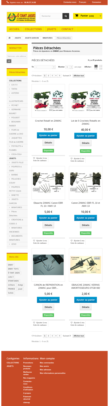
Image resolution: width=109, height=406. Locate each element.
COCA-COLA (16, 154)
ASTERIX (15, 93)
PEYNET (14, 105)
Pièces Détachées (13, 214)
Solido (10, 293)
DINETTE (15, 195)
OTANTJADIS (13, 281)
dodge (20, 285)
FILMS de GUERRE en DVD (16, 132)
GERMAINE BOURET (15, 111)
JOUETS (51, 29)
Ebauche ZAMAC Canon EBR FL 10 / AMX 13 (48, 204)
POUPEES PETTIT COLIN (15, 189)
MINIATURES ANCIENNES (15, 230)
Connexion (96, 2)
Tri (33, 67)
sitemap (26, 402)
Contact (67, 29)
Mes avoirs (44, 366)
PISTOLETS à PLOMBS (16, 148)
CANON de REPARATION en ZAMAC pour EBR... (48, 286)
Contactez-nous (70, 2)
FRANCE (11, 289)
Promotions (28, 363)
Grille (96, 69)
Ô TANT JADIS (14, 273)
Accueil (14, 29)
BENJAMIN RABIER (14, 124)
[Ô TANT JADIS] (21, 17)
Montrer (61, 67)
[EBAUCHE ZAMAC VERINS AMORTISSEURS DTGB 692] (85, 265)
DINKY (10, 265)
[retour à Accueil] (9, 38)
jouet (20, 289)
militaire (11, 285)
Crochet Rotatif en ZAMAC (48, 121)
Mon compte (47, 358)
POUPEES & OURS (15, 169)
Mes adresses (45, 370)
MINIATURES (48, 38)
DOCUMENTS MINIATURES (15, 238)
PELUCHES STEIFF (15, 181)
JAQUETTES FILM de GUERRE (16, 140)
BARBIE (14, 175)
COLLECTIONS (33, 29)
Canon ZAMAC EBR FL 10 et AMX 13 (85, 204)
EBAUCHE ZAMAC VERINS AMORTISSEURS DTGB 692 (85, 286)
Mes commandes (47, 363)
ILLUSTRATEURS (16, 101)
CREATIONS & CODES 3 (16, 222)
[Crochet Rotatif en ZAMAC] (48, 100)
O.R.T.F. (14, 85)
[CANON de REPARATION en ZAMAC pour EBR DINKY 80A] (48, 265)
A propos (27, 393)
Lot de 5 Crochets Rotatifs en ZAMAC (85, 122)
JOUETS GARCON (32, 38)
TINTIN (14, 89)
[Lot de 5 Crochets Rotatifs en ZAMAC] (85, 100)
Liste (100, 69)
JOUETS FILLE (17, 163)
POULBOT (15, 118)
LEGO (13, 244)
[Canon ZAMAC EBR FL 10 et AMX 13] (85, 182)
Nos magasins (29, 378)
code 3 (10, 277)
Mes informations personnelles (52, 373)
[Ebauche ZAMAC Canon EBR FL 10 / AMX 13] (48, 182)
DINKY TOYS (13, 269)
